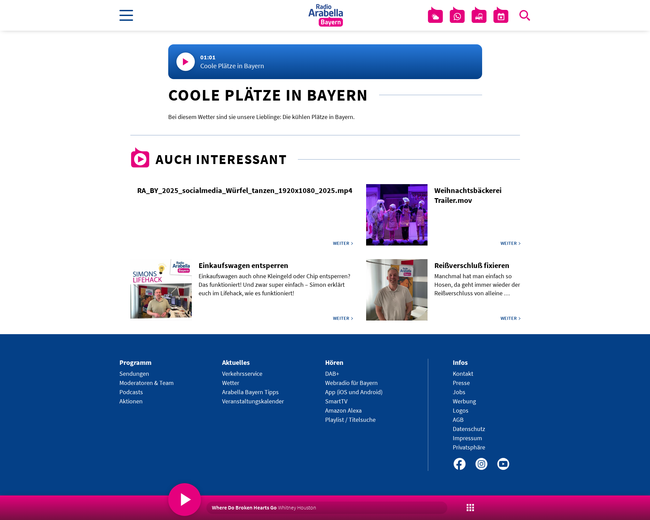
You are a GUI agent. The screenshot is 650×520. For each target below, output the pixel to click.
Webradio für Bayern (351, 383)
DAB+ (332, 373)
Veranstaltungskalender (253, 401)
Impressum (467, 438)
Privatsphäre (469, 447)
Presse (461, 383)
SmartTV (336, 401)
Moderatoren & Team (146, 383)
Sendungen (134, 373)
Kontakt (463, 373)
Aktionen (131, 401)
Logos (460, 410)
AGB (458, 420)
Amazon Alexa (343, 410)
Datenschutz (469, 429)
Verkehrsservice (242, 373)
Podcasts (131, 392)
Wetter (230, 383)
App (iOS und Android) (353, 392)
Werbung (464, 401)
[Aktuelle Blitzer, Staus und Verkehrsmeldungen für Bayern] (479, 17)
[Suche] (525, 15)
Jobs (459, 392)
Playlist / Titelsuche (350, 420)
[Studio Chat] (457, 17)
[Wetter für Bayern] (435, 17)
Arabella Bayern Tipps (250, 392)
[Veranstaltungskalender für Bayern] (501, 17)
